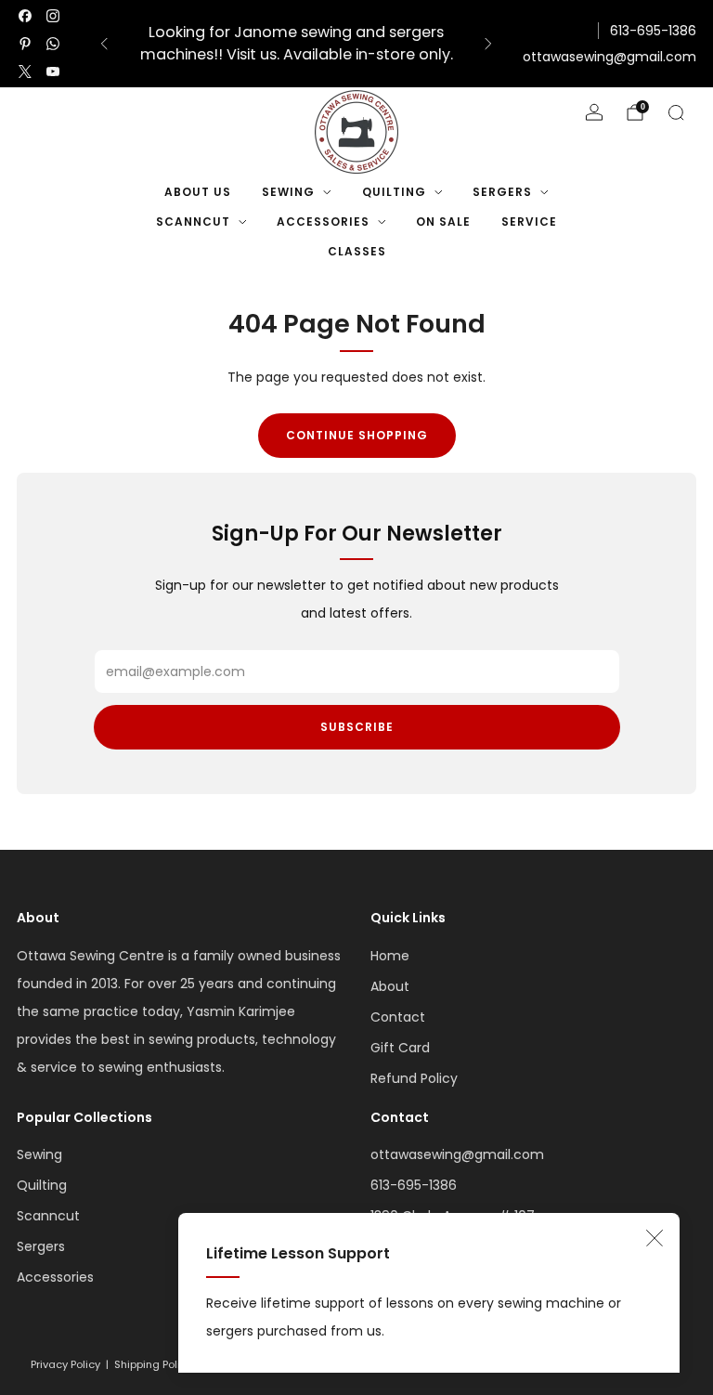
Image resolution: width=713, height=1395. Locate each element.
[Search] (676, 112)
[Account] (594, 112)
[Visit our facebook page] (25, 16)
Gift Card (400, 1047)
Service (529, 221)
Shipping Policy (153, 1364)
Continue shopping (357, 435)
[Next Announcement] (488, 44)
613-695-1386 (653, 30)
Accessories (323, 221)
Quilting (394, 192)
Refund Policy (414, 1078)
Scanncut (193, 221)
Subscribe (357, 727)
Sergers (502, 192)
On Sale (443, 221)
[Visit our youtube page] (53, 71)
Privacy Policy (65, 1364)
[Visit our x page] (25, 71)
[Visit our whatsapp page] (53, 44)
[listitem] (296, 44)
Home (389, 955)
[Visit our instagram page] (53, 16)
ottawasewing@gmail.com (609, 56)
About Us (197, 192)
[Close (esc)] (654, 1238)
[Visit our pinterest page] (25, 44)
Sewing (288, 192)
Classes (357, 251)
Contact (397, 1017)
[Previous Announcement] (104, 44)
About (389, 986)
